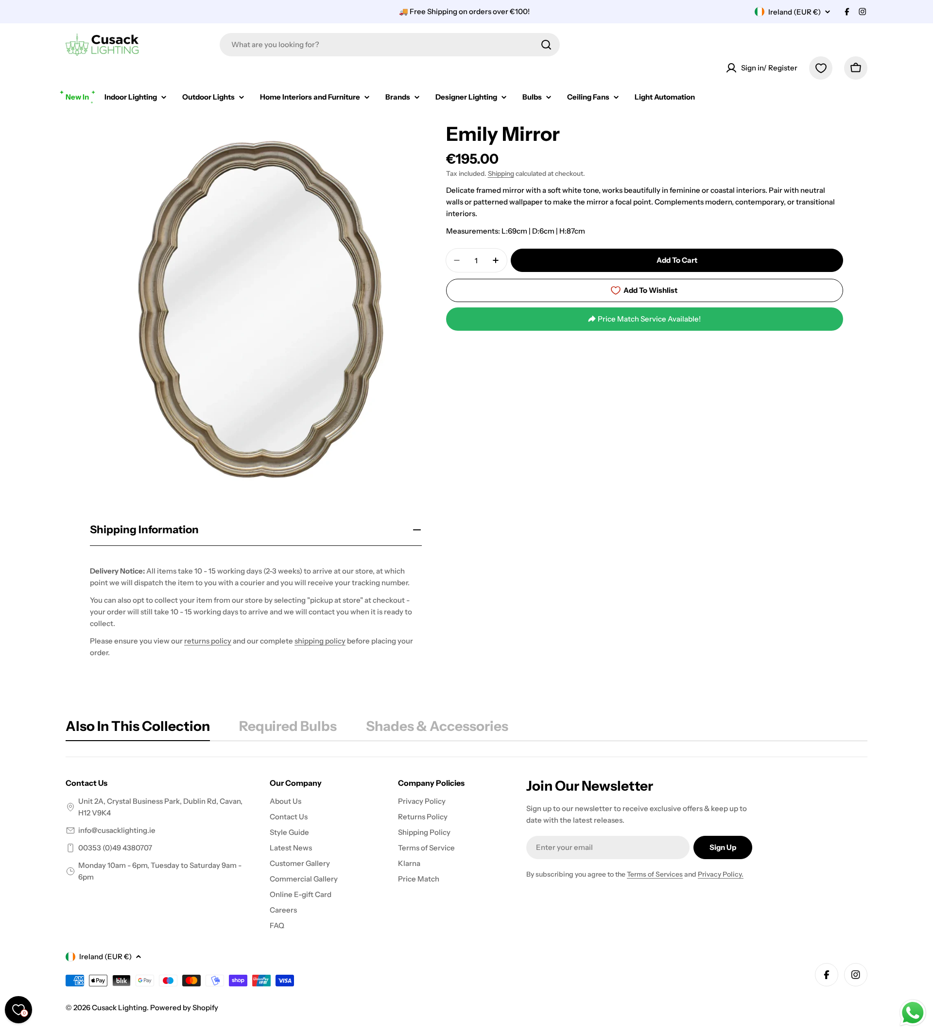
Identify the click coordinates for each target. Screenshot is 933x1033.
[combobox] (390, 44)
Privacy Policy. (720, 874)
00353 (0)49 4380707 (115, 847)
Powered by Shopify (184, 1007)
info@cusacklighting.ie (117, 830)
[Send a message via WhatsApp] (913, 1013)
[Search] (546, 45)
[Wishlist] (820, 68)
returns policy (207, 640)
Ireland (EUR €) (794, 12)
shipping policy (320, 640)
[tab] (138, 729)
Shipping (501, 173)
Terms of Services (655, 874)
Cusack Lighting (119, 1007)
